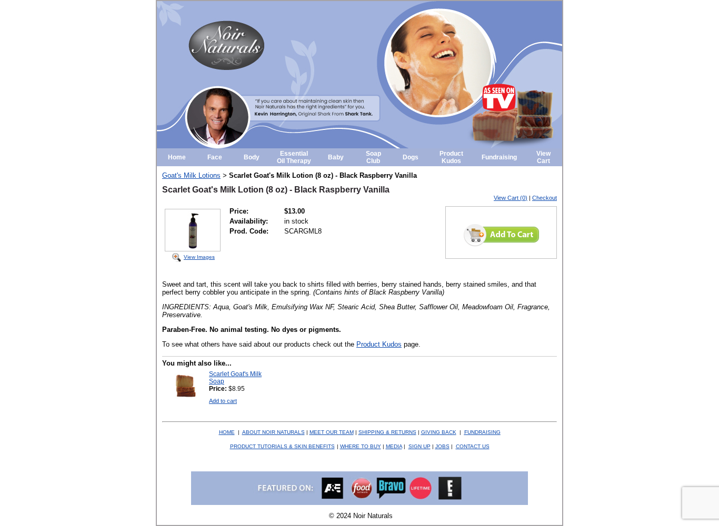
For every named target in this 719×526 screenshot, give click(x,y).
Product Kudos (451, 157)
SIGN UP (419, 446)
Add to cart (223, 401)
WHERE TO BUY (360, 446)
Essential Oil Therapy (294, 157)
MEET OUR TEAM (331, 432)
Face (214, 157)
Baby (336, 157)
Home (177, 157)
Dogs (410, 157)
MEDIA (394, 446)
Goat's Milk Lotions (191, 175)
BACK (438, 432)
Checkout (544, 198)
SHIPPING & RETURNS (387, 432)
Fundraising (499, 157)
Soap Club (373, 157)
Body (251, 157)
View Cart (543, 157)
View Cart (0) (510, 198)
